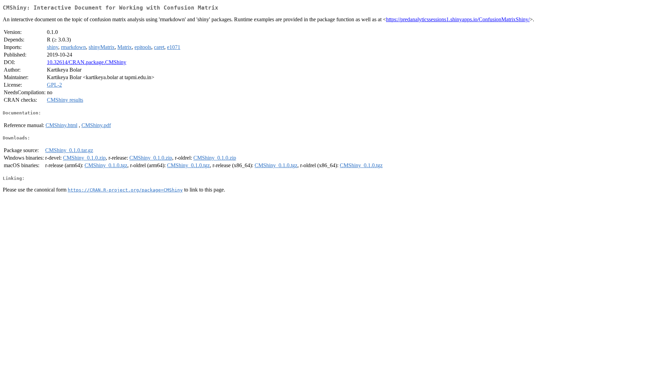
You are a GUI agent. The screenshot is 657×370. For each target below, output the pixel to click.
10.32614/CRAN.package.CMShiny (86, 62)
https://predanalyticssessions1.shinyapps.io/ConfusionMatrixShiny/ (458, 19)
